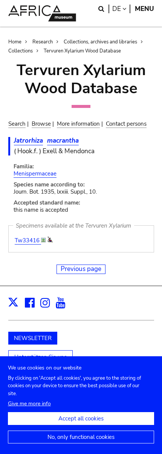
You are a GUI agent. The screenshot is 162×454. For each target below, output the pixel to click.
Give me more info (29, 403)
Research (42, 41)
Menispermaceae (35, 173)
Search (17, 124)
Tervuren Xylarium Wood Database (82, 51)
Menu (144, 9)
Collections (20, 51)
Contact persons (126, 124)
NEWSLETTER (33, 338)
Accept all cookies (81, 418)
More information (78, 124)
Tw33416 (28, 240)
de (121, 9)
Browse (41, 124)
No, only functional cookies (81, 437)
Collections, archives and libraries (100, 41)
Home (14, 41)
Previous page (81, 269)
